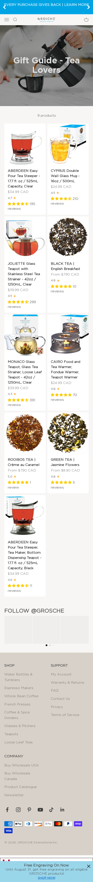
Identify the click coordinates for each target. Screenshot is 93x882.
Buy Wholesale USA (21, 765)
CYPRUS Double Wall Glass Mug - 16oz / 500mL (65, 176)
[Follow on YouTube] (40, 810)
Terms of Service (65, 715)
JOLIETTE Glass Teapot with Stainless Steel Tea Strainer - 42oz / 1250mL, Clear (24, 274)
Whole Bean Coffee (21, 696)
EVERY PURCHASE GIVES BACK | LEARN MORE (46, 4)
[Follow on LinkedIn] (62, 810)
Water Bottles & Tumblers (18, 677)
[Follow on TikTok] (51, 810)
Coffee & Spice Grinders (17, 715)
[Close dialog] (88, 866)
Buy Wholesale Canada (17, 776)
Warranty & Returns (67, 682)
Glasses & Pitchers (19, 726)
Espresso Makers (18, 688)
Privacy (57, 707)
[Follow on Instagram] (18, 810)
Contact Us (60, 698)
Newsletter (14, 795)
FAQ (54, 690)
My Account (61, 674)
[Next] (89, 7)
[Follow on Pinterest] (29, 810)
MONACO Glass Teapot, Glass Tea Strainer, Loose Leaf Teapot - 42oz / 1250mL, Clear (25, 372)
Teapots (11, 734)
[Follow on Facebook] (7, 810)
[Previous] (4, 7)
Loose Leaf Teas (18, 742)
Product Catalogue (20, 787)
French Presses (17, 704)
